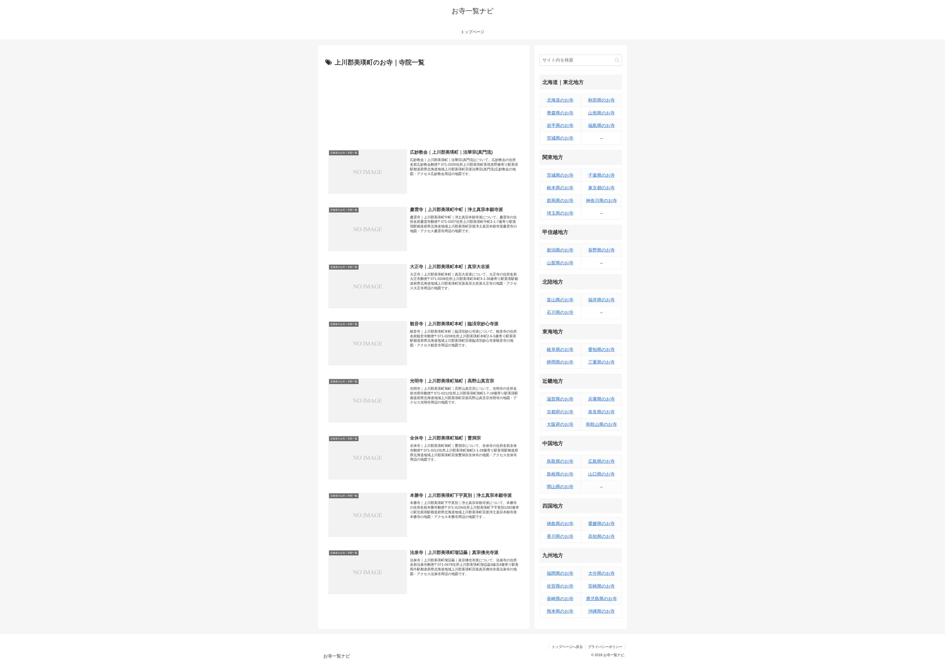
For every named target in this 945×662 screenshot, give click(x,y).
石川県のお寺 (560, 312)
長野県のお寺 (601, 250)
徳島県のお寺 (560, 523)
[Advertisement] (423, 105)
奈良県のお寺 (601, 411)
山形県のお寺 (601, 113)
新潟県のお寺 (560, 250)
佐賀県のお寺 (560, 586)
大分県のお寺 (601, 573)
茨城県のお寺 (560, 175)
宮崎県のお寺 (601, 586)
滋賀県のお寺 (560, 399)
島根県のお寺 (560, 474)
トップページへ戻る (567, 647)
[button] (617, 60)
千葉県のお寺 (601, 175)
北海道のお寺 (560, 100)
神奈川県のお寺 (601, 200)
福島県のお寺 (601, 125)
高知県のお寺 (601, 536)
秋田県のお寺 (601, 100)
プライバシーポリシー (605, 647)
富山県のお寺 (560, 299)
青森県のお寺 (560, 113)
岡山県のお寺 (560, 486)
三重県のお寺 (601, 362)
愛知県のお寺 (601, 349)
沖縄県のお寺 (601, 611)
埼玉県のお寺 (560, 213)
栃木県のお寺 (560, 187)
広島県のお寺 (601, 461)
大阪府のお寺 (560, 424)
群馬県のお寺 (560, 200)
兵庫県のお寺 (601, 399)
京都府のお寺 (560, 411)
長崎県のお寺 (560, 598)
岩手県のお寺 (560, 125)
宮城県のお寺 (560, 138)
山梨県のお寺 (560, 262)
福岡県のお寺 (560, 573)
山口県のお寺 (601, 474)
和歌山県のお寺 (601, 424)
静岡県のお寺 (560, 362)
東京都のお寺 (601, 187)
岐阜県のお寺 (560, 349)
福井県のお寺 (601, 299)
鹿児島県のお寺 (601, 598)
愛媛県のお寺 (601, 523)
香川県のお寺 (560, 536)
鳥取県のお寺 (560, 461)
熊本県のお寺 (560, 611)
